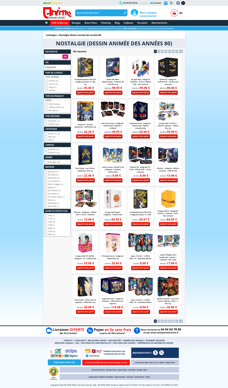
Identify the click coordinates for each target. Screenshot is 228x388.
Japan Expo (122, 370)
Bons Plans (91, 22)
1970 (51, 218)
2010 (51, 231)
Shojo (52, 87)
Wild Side (53, 206)
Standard (54, 121)
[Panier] (174, 13)
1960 (51, 215)
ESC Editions (54, 190)
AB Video (53, 174)
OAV (51, 140)
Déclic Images (55, 184)
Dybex (51, 187)
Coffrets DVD (56, 107)
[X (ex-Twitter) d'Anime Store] (161, 352)
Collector (53, 124)
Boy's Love (153, 362)
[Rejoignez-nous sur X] (183, 3)
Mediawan (53, 203)
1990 (51, 225)
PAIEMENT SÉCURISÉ (155, 340)
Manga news (142, 370)
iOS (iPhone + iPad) (142, 377)
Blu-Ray (53, 110)
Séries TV (54, 133)
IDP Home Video (56, 197)
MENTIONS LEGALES (64, 343)
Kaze (51, 200)
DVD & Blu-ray (60, 22)
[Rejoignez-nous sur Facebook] (178, 3)
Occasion (142, 22)
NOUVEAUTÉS (115, 340)
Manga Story (111, 370)
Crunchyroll (54, 181)
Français (53, 152)
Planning (106, 22)
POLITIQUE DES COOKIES (124, 343)
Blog (117, 22)
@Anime (53, 171)
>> (181, 51)
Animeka (132, 370)
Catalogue (51, 35)
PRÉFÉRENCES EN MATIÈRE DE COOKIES (155, 343)
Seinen (53, 84)
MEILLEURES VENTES (97, 340)
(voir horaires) (143, 3)
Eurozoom (53, 193)
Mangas (76, 22)
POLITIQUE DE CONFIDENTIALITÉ (96, 343)
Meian (162, 362)
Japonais (53, 149)
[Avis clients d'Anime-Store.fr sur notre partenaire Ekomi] (53, 3)
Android (130, 377)
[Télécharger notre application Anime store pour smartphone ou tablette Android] (172, 3)
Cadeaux (128, 22)
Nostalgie (54, 162)
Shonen (53, 81)
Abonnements (159, 22)
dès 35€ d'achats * (70, 28)
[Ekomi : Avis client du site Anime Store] (53, 375)
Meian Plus (170, 362)
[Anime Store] (57, 13)
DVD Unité (54, 104)
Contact (157, 2)
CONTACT (68, 340)
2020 (51, 234)
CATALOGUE (80, 340)
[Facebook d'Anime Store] (155, 352)
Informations (119, 377)
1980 (51, 222)
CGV (77, 343)
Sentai (52, 90)
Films (51, 136)
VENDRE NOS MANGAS (133, 340)
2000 (51, 228)
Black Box (53, 178)
